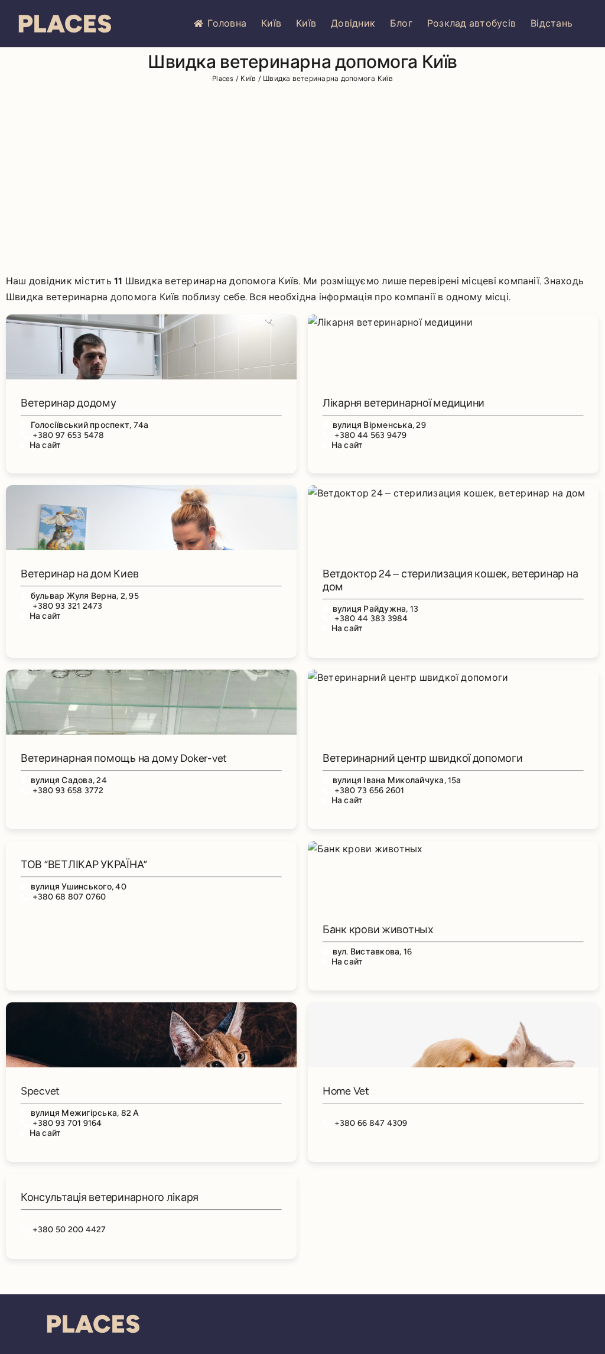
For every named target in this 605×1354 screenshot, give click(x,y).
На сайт (45, 445)
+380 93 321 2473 (67, 606)
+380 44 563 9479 (370, 435)
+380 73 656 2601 (369, 790)
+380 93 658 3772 (68, 790)
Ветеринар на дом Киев (79, 573)
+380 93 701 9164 (67, 1123)
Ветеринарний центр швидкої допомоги (423, 758)
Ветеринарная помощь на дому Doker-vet (124, 758)
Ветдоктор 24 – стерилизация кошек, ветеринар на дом (450, 580)
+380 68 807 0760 (69, 897)
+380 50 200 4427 (69, 1230)
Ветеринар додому (68, 403)
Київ (271, 23)
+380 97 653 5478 (68, 435)
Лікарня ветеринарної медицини (403, 403)
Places (222, 78)
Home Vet (346, 1091)
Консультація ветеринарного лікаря (110, 1197)
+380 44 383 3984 (371, 618)
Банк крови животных (378, 929)
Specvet (40, 1091)
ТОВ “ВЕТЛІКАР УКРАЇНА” (84, 864)
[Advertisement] (302, 181)
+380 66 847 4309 (371, 1123)
